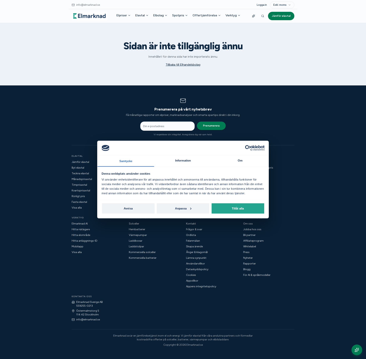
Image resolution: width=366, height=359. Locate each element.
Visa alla (248, 196)
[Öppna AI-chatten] (357, 350)
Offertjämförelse (205, 15)
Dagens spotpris (253, 162)
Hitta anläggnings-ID (84, 240)
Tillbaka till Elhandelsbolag (183, 64)
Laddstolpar (136, 246)
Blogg (246, 269)
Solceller (134, 223)
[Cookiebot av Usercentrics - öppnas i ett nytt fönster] (248, 148)
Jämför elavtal (281, 16)
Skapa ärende (194, 246)
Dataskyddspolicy (197, 269)
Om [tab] (240, 160)
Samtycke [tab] (125, 161)
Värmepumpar (138, 235)
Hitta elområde (81, 235)
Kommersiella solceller (142, 252)
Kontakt (191, 223)
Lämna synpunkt (196, 257)
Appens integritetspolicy (201, 286)
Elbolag (158, 15)
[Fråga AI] (253, 16)
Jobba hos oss (252, 229)
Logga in (262, 4)
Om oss (248, 223)
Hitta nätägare (81, 229)
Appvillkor (192, 280)
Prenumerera (211, 125)
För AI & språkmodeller (256, 275)
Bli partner (249, 235)
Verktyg (231, 15)
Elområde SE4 (252, 190)
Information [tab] (183, 160)
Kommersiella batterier (143, 257)
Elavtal (140, 15)
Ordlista (191, 235)
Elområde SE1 (251, 173)
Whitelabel (249, 246)
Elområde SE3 (251, 184)
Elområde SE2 (251, 179)
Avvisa (128, 208)
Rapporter (249, 263)
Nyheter (248, 257)
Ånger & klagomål (197, 252)
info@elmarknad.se (88, 319)
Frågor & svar (194, 229)
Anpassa (181, 208)
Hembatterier (137, 229)
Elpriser (121, 15)
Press (246, 252)
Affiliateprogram (253, 240)
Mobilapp (77, 246)
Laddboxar (135, 240)
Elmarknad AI (80, 223)
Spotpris (178, 15)
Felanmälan (193, 240)
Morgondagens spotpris (258, 167)
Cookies (191, 275)
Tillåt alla (238, 208)
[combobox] (282, 5)
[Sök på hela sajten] (262, 16)
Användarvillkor (195, 263)
